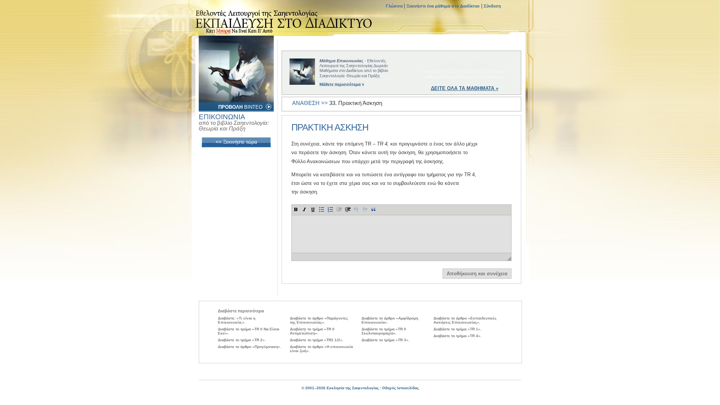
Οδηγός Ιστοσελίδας (400, 388)
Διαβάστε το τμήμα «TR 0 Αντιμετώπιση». (312, 331)
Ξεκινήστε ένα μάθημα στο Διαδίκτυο (443, 6)
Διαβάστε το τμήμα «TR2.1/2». (317, 340)
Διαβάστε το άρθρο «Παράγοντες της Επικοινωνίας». (319, 320)
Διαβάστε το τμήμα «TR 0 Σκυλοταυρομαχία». (384, 331)
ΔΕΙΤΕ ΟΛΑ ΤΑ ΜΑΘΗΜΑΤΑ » (464, 88)
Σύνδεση (492, 6)
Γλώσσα (395, 6)
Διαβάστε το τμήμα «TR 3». (386, 340)
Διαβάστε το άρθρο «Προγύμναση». (249, 347)
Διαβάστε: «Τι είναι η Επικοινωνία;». (236, 320)
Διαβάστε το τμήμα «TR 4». (458, 336)
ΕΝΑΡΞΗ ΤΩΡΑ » (464, 65)
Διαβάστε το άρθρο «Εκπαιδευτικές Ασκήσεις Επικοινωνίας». (465, 320)
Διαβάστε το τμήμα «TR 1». (458, 329)
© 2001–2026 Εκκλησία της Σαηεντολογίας (340, 388)
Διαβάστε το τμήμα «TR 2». (242, 340)
